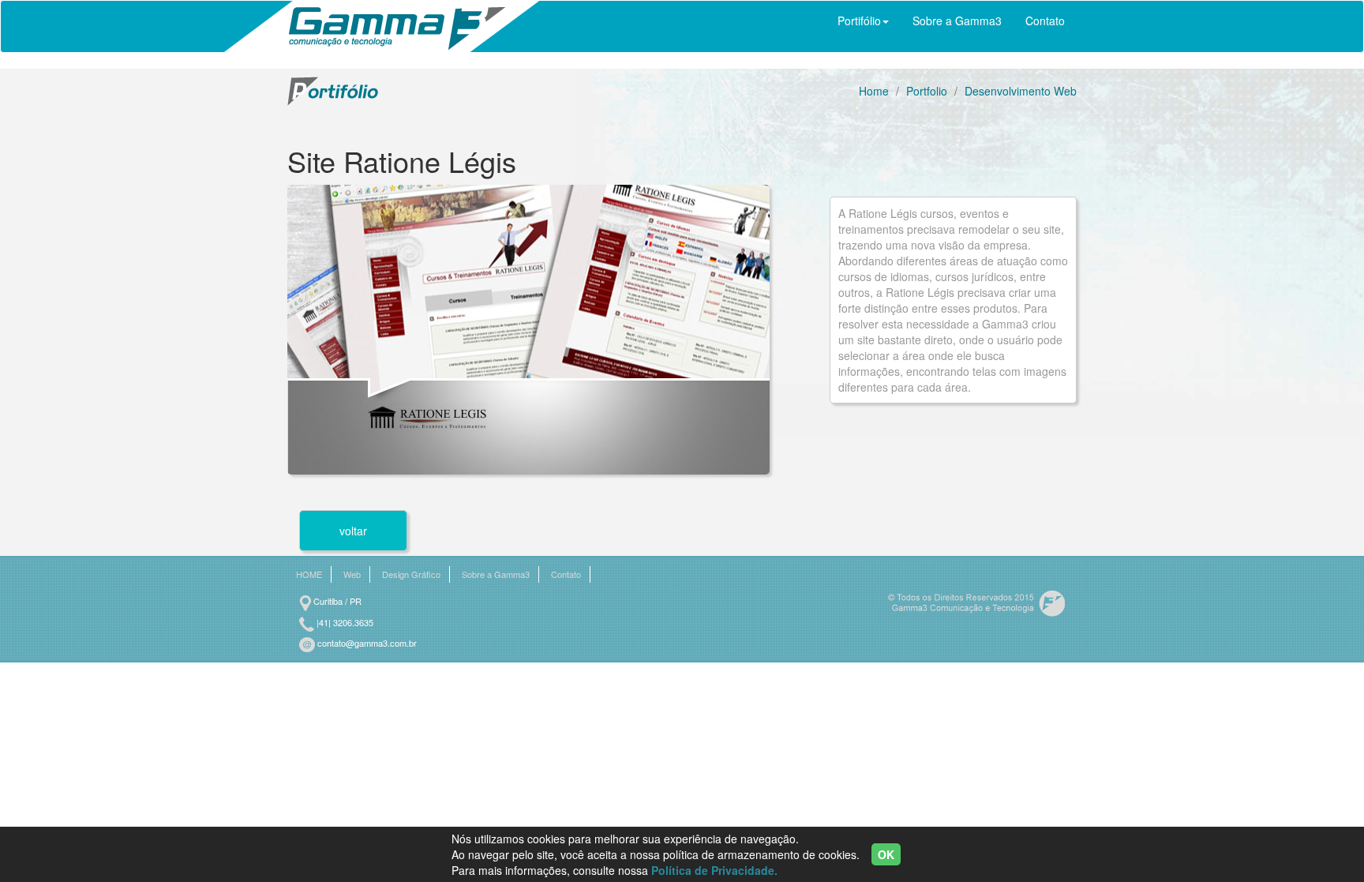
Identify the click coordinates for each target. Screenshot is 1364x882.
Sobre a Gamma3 (957, 20)
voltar (353, 531)
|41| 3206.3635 (343, 622)
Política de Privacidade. (714, 870)
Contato (1045, 20)
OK (886, 854)
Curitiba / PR (336, 601)
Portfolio (926, 91)
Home (874, 91)
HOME (309, 575)
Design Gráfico (411, 575)
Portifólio (859, 20)
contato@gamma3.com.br (366, 642)
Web (352, 575)
